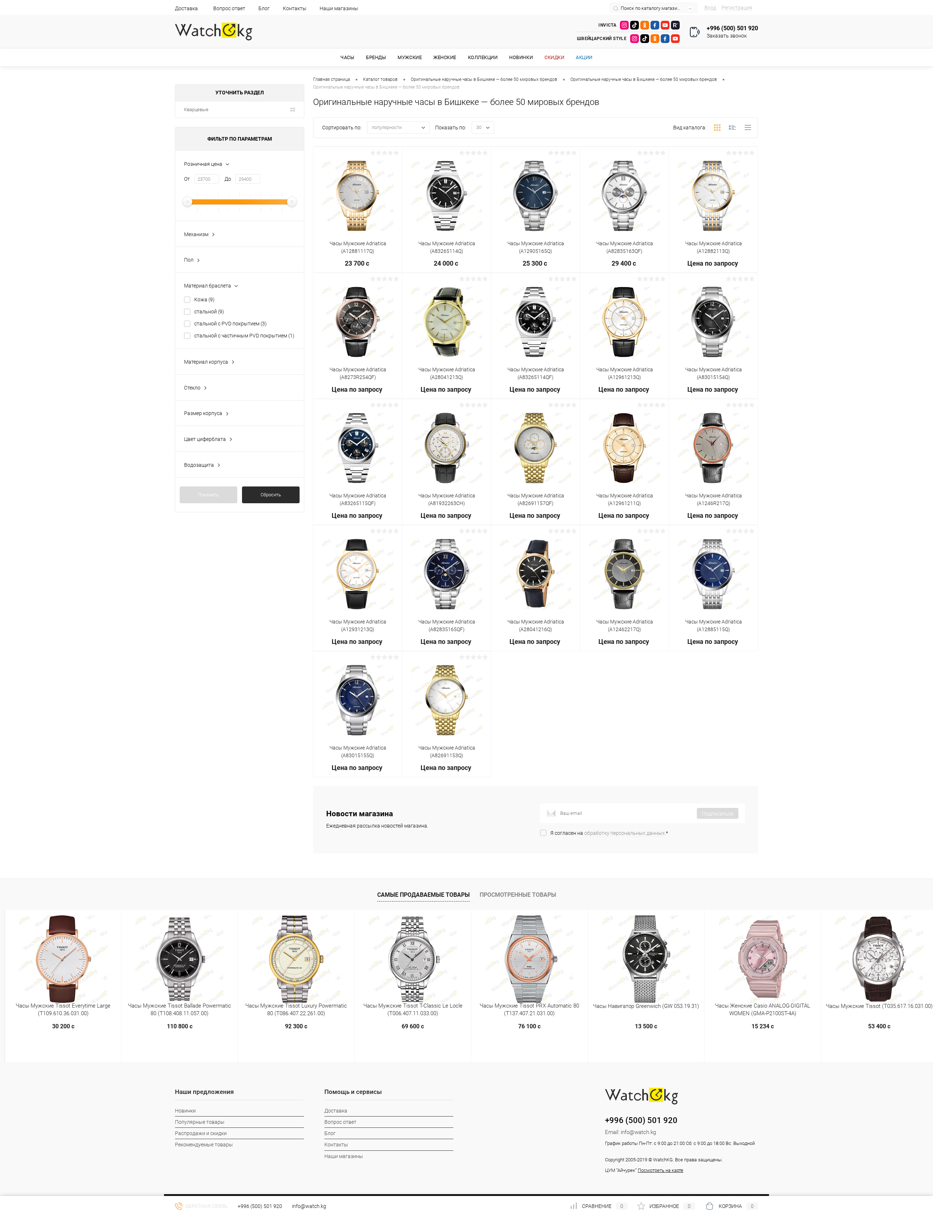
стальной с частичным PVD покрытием (244, 336)
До (228, 179)
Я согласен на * (609, 833)
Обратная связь (206, 1206)
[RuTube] (675, 25)
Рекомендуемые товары (204, 1144)
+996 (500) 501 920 (260, 1206)
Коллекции (483, 57)
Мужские (410, 57)
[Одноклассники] (644, 25)
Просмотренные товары (518, 894)
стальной (209, 311)
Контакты (295, 8)
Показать (208, 494)
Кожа (204, 299)
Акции (584, 57)
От (187, 179)
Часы (347, 57)
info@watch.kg (638, 1132)
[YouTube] (665, 25)
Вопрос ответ (229, 8)
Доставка (186, 8)
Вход (710, 8)
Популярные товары (200, 1122)
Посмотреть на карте (660, 1170)
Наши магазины (339, 8)
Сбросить (271, 494)
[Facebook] (655, 25)
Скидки (554, 57)
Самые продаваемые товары (423, 894)
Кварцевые (196, 109)
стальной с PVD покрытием (230, 324)
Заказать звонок (727, 36)
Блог (264, 8)
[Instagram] (624, 25)
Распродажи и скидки (201, 1133)
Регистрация (737, 8)
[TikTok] (634, 25)
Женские (444, 57)
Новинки (521, 57)
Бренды (376, 57)
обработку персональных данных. (625, 833)
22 (292, 109)
